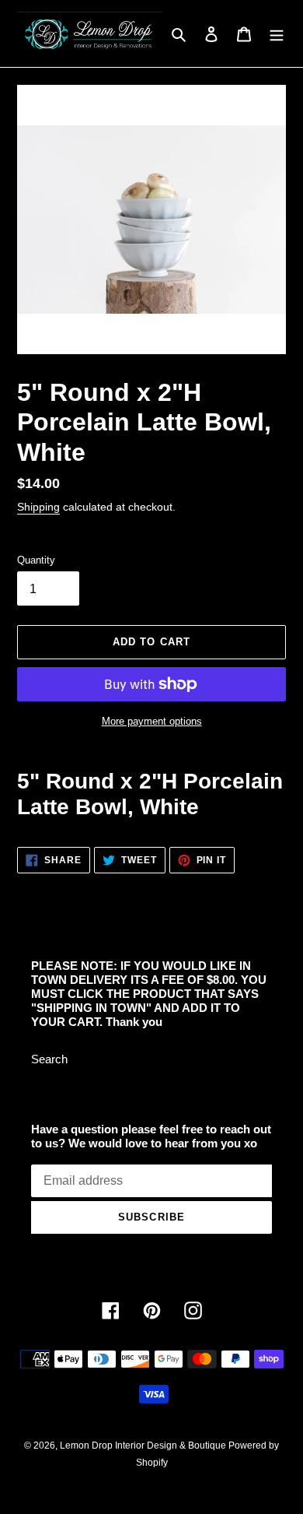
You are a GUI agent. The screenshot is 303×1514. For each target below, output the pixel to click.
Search (49, 1059)
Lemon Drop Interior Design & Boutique (144, 1445)
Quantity (36, 560)
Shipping (38, 507)
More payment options (152, 721)
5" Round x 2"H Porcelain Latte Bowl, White (150, 794)
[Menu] (276, 34)
